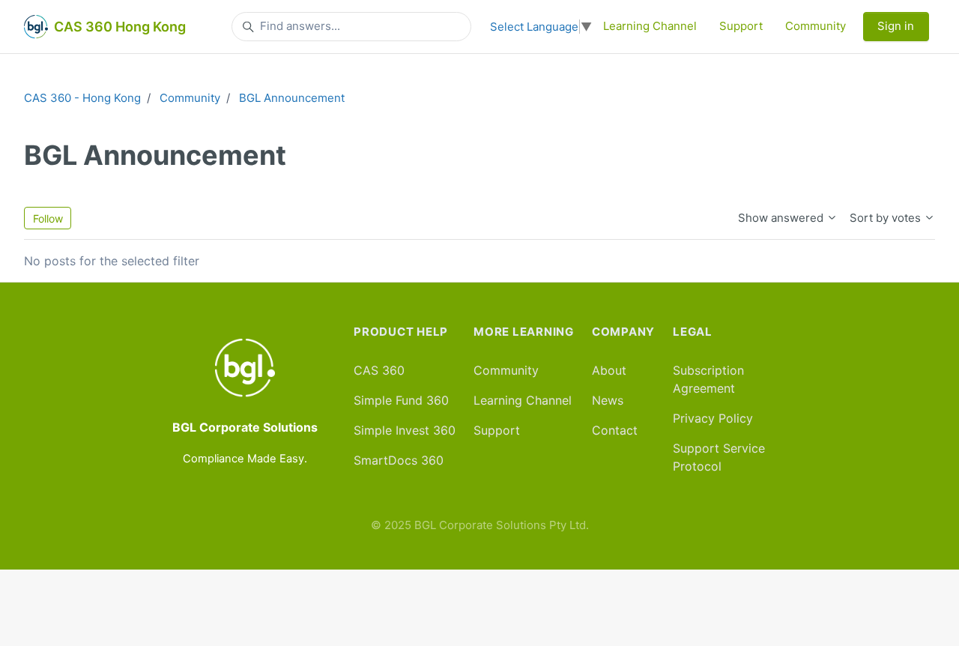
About (609, 370)
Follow (48, 218)
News (607, 400)
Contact (615, 430)
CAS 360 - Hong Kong (82, 98)
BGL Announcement (292, 98)
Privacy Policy (713, 418)
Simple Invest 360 (405, 430)
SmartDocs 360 (399, 460)
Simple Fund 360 (401, 400)
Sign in (895, 26)
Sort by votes (887, 218)
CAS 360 (379, 370)
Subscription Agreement (708, 379)
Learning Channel (650, 26)
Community (815, 26)
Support (741, 26)
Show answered (782, 218)
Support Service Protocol (719, 457)
